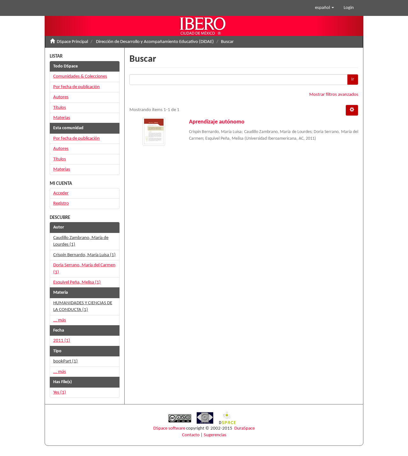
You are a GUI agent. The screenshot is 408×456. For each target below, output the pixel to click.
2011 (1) (61, 340)
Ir (352, 79)
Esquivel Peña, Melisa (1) (77, 282)
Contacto (191, 435)
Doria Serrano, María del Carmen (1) (84, 268)
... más (59, 320)
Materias (61, 118)
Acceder (61, 193)
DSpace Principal (72, 41)
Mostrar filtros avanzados (333, 94)
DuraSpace (244, 428)
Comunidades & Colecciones (80, 76)
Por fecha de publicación (76, 87)
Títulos (59, 107)
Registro (61, 203)
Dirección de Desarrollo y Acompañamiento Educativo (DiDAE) (155, 41)
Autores (61, 97)
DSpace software (169, 428)
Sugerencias (215, 435)
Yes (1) (59, 392)
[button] (324, 8)
